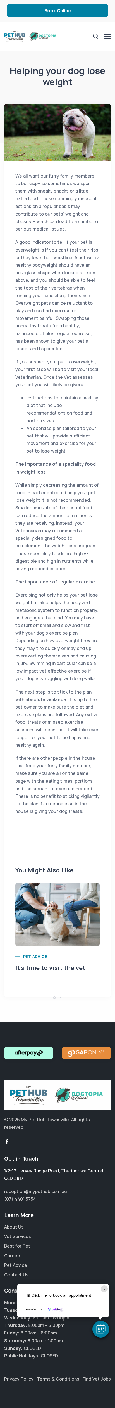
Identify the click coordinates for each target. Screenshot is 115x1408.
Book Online (57, 11)
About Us (14, 1227)
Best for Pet (17, 1246)
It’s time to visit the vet (50, 968)
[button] (100, 1329)
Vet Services (17, 1236)
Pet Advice (35, 956)
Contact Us (16, 1275)
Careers (12, 1256)
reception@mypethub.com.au (35, 1191)
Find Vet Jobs (97, 1379)
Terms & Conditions (58, 1379)
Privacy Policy (18, 1379)
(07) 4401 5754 (20, 1199)
